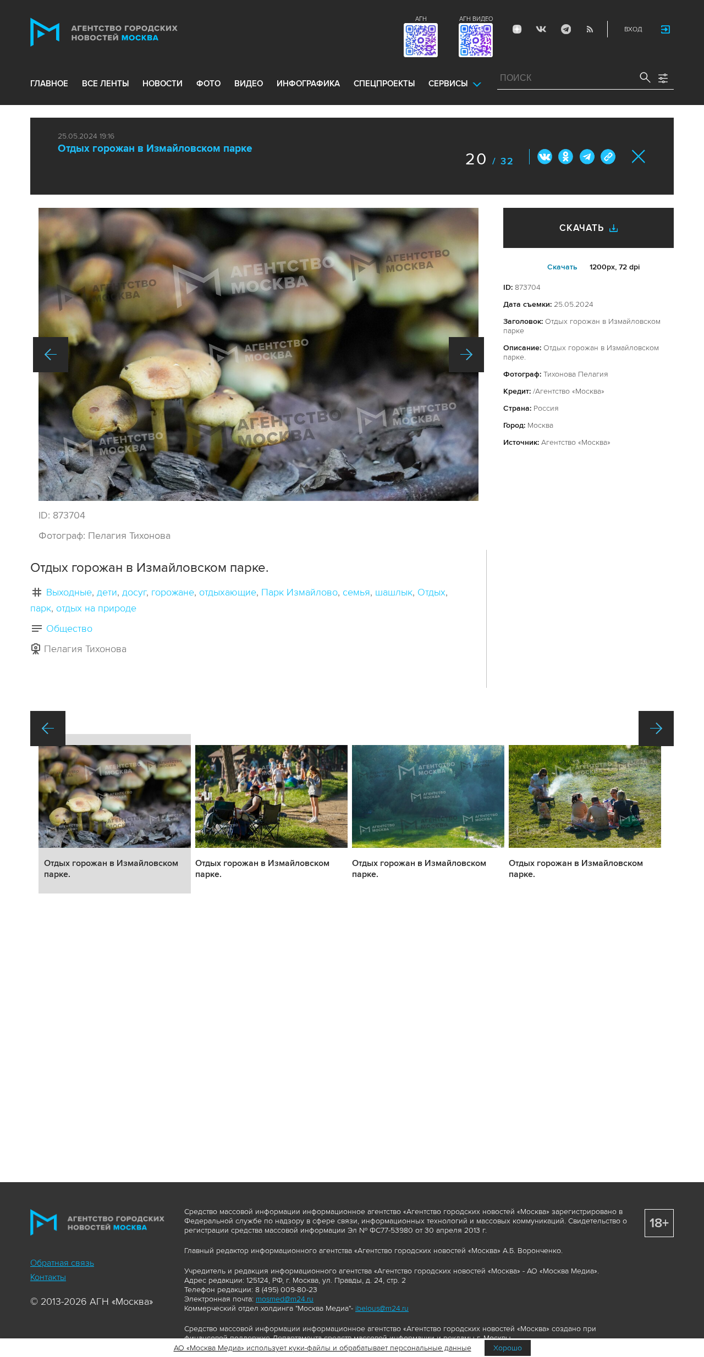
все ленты (105, 84)
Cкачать (562, 267)
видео (248, 84)
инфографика (308, 84)
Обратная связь (62, 1262)
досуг (134, 592)
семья (356, 592)
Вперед (466, 354)
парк (40, 608)
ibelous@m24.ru (382, 1308)
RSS (589, 29)
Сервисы (448, 84)
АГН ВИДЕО (476, 19)
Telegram (565, 29)
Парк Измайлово (299, 592)
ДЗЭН (517, 29)
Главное (49, 84)
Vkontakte (541, 29)
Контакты (48, 1277)
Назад (50, 354)
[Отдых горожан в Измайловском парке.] (258, 354)
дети (107, 592)
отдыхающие (227, 592)
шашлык (394, 592)
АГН (421, 19)
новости (162, 84)
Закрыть (638, 156)
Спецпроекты (384, 84)
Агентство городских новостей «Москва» (124, 32)
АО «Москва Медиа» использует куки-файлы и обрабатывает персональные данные (322, 1348)
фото (208, 84)
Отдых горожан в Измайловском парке (155, 148)
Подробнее (114, 813)
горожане (172, 592)
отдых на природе (96, 608)
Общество (69, 628)
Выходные (69, 592)
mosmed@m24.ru (285, 1299)
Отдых (431, 592)
